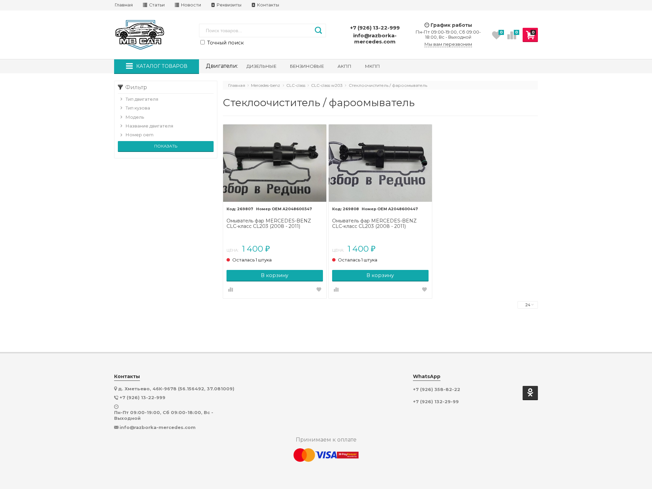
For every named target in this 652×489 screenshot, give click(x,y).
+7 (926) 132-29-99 (436, 401)
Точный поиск (225, 43)
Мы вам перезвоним (448, 44)
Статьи (156, 4)
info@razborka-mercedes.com (375, 38)
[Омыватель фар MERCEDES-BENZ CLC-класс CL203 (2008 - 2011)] (274, 163)
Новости (190, 4)
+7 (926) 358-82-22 (436, 389)
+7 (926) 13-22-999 (375, 28)
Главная (124, 4)
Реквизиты (228, 4)
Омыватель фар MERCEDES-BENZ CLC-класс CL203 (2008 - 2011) (269, 224)
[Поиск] (318, 30)
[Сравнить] (231, 290)
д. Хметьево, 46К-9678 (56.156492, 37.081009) (176, 388)
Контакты (267, 4)
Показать (165, 146)
